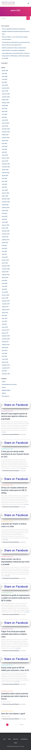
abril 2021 (4, 254)
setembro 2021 (5, 239)
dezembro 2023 (6, 163)
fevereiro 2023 (5, 193)
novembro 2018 (6, 338)
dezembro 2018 (6, 335)
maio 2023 (4, 184)
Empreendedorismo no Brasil (9, 384)
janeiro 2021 (5, 263)
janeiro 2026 (5, 91)
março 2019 (5, 327)
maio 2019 (4, 321)
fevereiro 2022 (5, 225)
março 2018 (5, 359)
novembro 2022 (6, 201)
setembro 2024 (5, 137)
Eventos (4, 387)
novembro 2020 (6, 268)
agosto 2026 (5, 70)
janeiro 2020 (5, 298)
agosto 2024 (5, 140)
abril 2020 (4, 289)
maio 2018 (4, 353)
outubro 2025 (5, 99)
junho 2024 (4, 146)
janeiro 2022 (5, 228)
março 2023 (5, 190)
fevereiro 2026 (5, 88)
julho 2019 (4, 315)
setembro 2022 (5, 207)
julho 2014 (4, 370)
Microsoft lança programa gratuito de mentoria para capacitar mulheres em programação (14, 416)
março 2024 (5, 155)
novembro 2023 (6, 166)
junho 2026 (4, 76)
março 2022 (5, 222)
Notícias (4, 393)
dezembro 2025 (6, 94)
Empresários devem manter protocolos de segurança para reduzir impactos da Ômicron (14, 696)
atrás (23, 434)
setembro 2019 (5, 309)
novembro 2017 (6, 368)
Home (9, 739)
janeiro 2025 (5, 126)
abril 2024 (4, 152)
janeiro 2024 (5, 161)
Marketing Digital (6, 390)
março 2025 (5, 120)
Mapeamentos (24, 739)
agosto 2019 (5, 312)
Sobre (15, 742)
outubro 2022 (5, 204)
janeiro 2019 (5, 333)
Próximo (21, 724)
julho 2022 (4, 213)
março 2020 (5, 292)
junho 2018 (4, 350)
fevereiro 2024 (5, 158)
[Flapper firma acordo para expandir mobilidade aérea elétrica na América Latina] (15, 623)
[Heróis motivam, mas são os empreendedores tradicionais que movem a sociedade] (15, 551)
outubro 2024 (5, 134)
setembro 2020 (5, 274)
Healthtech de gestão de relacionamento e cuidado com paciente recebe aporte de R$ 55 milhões (15, 598)
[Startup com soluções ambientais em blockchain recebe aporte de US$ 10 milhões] (15, 479)
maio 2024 (4, 149)
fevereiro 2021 (5, 260)
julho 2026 (4, 73)
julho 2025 (4, 108)
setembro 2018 (5, 344)
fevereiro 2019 (5, 330)
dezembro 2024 (6, 128)
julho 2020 (4, 280)
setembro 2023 (5, 172)
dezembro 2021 (6, 231)
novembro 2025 (6, 96)
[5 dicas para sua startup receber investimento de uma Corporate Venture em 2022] (15, 443)
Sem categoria (5, 396)
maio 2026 (4, 79)
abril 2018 (4, 356)
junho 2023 (4, 181)
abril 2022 (4, 219)
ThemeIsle (21, 746)
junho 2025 (4, 111)
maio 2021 (4, 251)
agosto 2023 (5, 175)
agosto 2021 (5, 242)
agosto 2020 (5, 277)
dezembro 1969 (6, 373)
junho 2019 (4, 318)
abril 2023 (4, 187)
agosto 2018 (5, 347)
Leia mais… (4, 432)
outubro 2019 (5, 306)
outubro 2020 (5, 271)
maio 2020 (4, 286)
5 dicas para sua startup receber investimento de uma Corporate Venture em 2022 (15, 454)
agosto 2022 (5, 210)
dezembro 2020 (6, 266)
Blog (4, 739)
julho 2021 (4, 245)
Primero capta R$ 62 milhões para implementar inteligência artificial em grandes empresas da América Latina (15, 31)
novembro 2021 (6, 233)
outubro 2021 (5, 236)
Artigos (4, 381)
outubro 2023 (5, 169)
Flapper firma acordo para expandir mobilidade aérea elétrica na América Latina (14, 634)
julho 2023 (4, 178)
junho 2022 (4, 216)
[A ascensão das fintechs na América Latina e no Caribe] (15, 515)
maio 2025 (4, 114)
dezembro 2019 (6, 300)
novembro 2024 (6, 131)
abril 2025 (4, 117)
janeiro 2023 (5, 196)
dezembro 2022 (6, 198)
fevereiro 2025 (5, 123)
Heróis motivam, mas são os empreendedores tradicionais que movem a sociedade (15, 562)
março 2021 (5, 257)
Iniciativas (15, 739)
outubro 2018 (5, 341)
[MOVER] (8, 3)
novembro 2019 (6, 303)
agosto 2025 (5, 105)
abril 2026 (4, 82)
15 (16, 724)
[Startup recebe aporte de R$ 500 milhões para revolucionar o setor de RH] (15, 659)
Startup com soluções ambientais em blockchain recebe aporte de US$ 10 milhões (14, 490)
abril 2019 (4, 324)
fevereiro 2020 (5, 295)
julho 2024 (4, 143)
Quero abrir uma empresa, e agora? (13, 713)
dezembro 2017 (6, 365)
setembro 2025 (5, 102)
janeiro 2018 (5, 362)
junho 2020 (4, 283)
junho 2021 (4, 248)
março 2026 (5, 85)
